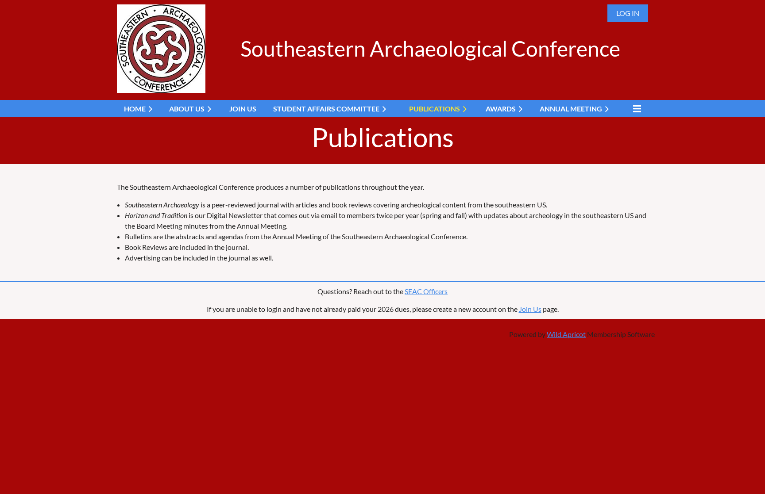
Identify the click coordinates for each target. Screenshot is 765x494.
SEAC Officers (426, 291)
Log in (627, 13)
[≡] (635, 108)
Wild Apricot (566, 334)
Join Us (530, 309)
